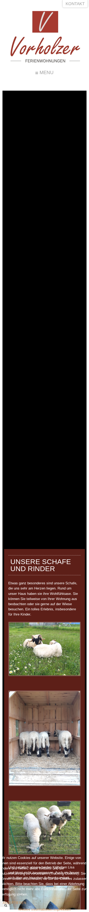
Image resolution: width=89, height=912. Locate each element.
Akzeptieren (14, 903)
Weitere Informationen (35, 909)
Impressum (62, 909)
